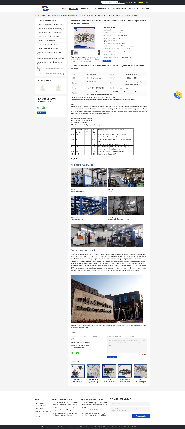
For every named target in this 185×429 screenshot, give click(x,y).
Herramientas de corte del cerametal (59, 15)
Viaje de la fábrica (102, 8)
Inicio (36, 15)
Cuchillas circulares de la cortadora (49, 29)
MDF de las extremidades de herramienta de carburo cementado (126, 325)
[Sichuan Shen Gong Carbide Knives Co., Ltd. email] (39, 108)
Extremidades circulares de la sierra (49, 52)
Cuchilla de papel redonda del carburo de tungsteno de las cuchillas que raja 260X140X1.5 (65, 409)
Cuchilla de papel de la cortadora (48, 25)
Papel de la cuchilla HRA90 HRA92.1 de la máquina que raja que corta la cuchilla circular (65, 404)
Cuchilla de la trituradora (45, 44)
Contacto (107, 61)
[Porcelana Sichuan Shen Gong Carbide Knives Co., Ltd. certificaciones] (43, 87)
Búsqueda (121, 2)
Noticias (37, 414)
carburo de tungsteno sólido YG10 (81, 327)
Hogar (64, 8)
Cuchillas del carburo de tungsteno (49, 58)
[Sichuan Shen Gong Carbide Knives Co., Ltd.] (45, 8)
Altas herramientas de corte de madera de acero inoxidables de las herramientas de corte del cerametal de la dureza (109, 381)
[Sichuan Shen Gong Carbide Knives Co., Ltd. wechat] (44, 108)
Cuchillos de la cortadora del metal (49, 74)
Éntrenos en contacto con (139, 8)
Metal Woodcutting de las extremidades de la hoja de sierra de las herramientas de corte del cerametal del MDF (140, 381)
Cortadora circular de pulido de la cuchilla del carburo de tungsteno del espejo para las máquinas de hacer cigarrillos (95, 404)
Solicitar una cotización (133, 2)
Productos (73, 8)
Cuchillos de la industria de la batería (49, 68)
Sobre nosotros (86, 8)
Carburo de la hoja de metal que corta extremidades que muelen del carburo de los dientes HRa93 (93, 381)
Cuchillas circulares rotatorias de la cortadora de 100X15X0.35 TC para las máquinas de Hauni (94, 409)
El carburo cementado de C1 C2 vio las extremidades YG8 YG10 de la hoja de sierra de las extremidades (85, 59)
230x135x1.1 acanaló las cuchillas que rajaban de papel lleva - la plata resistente (65, 414)
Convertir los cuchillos (44, 40)
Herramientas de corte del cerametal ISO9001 (91, 325)
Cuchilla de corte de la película (47, 36)
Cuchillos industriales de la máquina (49, 32)
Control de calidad (119, 8)
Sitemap (37, 416)
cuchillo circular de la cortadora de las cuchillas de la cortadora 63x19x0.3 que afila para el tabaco (94, 414)
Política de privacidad (47, 427)
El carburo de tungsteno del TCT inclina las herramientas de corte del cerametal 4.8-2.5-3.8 (78, 381)
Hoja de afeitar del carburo (46, 48)
